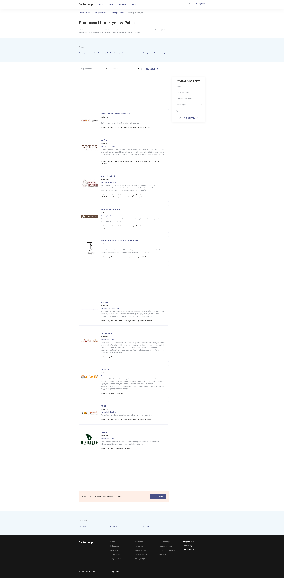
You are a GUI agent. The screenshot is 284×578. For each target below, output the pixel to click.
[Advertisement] (123, 91)
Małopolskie (114, 526)
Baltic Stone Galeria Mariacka (115, 113)
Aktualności (122, 4)
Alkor (103, 405)
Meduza (104, 302)
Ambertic (105, 369)
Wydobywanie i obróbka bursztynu (154, 53)
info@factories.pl (189, 542)
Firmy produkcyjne (100, 13)
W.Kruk (104, 140)
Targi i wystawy (116, 558)
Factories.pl (86, 4)
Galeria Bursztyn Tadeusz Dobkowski (119, 240)
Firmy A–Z (114, 550)
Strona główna (84, 13)
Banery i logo (140, 558)
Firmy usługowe (141, 554)
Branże (110, 4)
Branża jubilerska (117, 13)
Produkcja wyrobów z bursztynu (121, 53)
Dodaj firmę (200, 4)
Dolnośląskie (83, 526)
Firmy (101, 4)
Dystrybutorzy (140, 550)
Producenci (139, 542)
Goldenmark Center (110, 209)
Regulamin (115, 572)
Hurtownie (139, 546)
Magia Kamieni (108, 176)
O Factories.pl (164, 542)
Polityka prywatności (167, 550)
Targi (134, 4)
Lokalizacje (114, 546)
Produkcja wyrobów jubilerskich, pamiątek (93, 53)
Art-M (104, 432)
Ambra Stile (106, 333)
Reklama (162, 554)
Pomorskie (145, 526)
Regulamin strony (166, 546)
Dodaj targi (187, 549)
